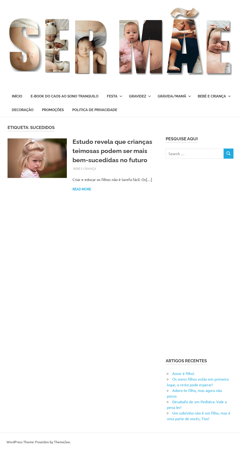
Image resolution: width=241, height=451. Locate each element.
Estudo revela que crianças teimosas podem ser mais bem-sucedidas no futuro (112, 151)
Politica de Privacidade (94, 110)
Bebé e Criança (212, 96)
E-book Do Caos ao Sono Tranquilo (64, 96)
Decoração (22, 110)
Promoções (53, 110)
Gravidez (137, 96)
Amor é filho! (183, 373)
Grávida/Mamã (172, 96)
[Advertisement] (201, 257)
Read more (81, 189)
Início (17, 96)
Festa (112, 96)
